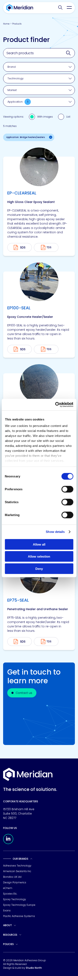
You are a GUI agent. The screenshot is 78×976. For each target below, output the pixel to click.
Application (17, 102)
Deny (39, 568)
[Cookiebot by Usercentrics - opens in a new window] (55, 404)
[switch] (67, 489)
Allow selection (39, 556)
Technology (15, 78)
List (68, 116)
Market (12, 90)
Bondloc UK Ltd (12, 877)
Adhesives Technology (17, 865)
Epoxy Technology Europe (19, 905)
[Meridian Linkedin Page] (8, 843)
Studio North (34, 968)
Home (6, 23)
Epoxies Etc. (10, 893)
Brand (11, 67)
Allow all (39, 544)
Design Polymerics (14, 882)
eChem (7, 888)
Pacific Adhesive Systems (19, 916)
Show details (55, 531)
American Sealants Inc (17, 871)
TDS (48, 247)
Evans (7, 910)
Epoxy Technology (14, 899)
